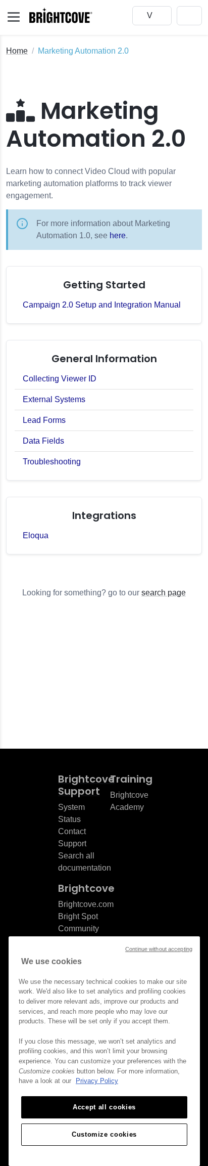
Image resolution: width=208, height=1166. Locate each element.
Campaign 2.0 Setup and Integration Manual (102, 304)
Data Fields (43, 441)
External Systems (54, 399)
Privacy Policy (97, 1081)
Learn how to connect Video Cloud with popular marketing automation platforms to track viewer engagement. (91, 183)
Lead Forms (44, 420)
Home (17, 51)
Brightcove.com (86, 904)
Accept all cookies (104, 1107)
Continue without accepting (158, 949)
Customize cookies (104, 1134)
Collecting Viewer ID (59, 378)
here (118, 235)
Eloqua (35, 535)
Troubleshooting (52, 461)
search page (163, 592)
